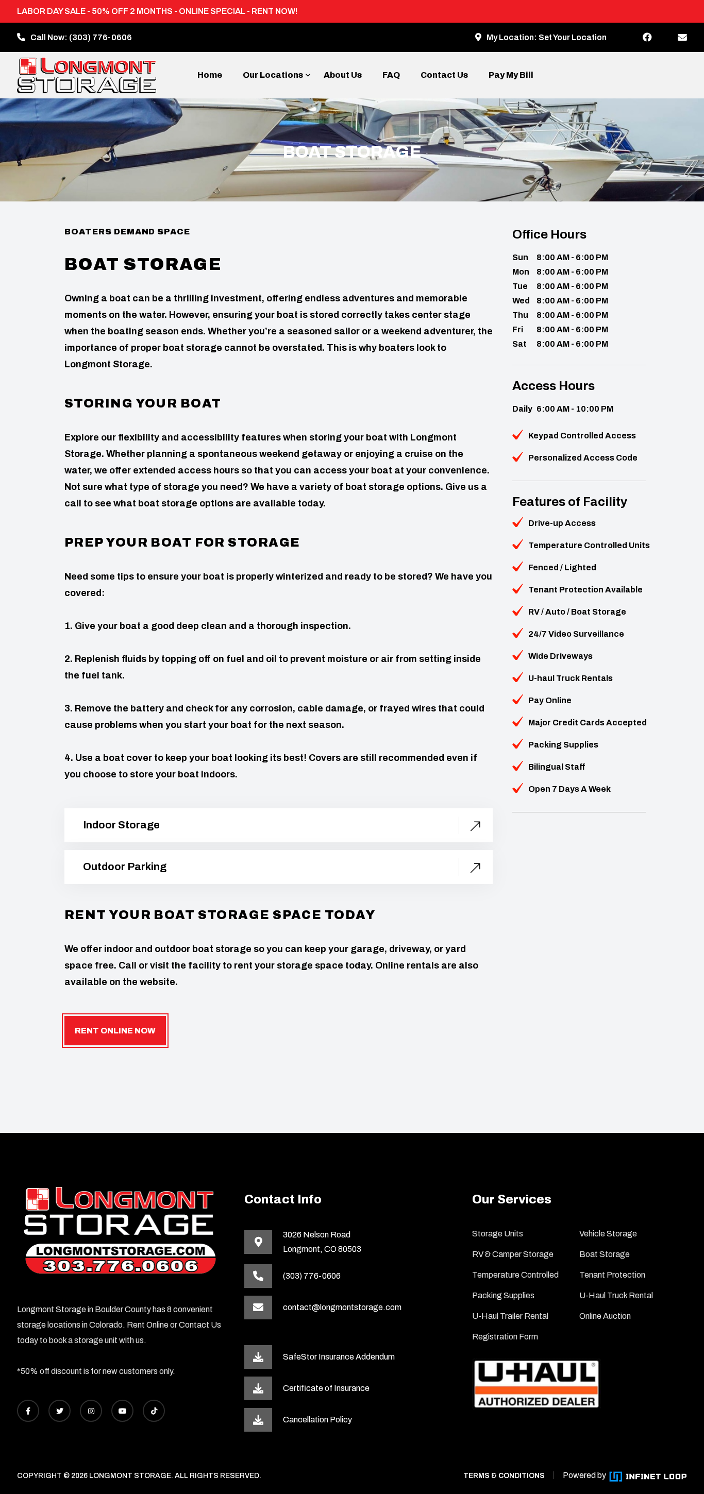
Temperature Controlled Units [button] (589, 545)
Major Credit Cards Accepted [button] (587, 722)
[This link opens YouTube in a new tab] (122, 1411)
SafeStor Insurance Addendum (339, 1356)
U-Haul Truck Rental (616, 1295)
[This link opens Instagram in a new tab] (91, 1411)
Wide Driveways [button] (560, 656)
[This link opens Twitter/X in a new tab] (59, 1411)
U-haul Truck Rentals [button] (570, 678)
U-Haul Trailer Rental (510, 1316)
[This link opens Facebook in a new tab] (647, 37)
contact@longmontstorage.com (342, 1307)
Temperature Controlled (515, 1274)
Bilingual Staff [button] (556, 766)
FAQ (391, 75)
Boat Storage (604, 1254)
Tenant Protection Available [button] (585, 589)
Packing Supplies (503, 1295)
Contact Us (444, 75)
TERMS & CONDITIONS (504, 1476)
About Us (343, 75)
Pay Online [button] (550, 700)
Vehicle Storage (608, 1233)
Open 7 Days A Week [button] (569, 789)
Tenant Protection (612, 1274)
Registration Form (505, 1336)
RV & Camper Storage (513, 1254)
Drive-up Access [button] (562, 523)
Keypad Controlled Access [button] (582, 435)
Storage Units (497, 1233)
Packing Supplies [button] (563, 744)
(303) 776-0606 (100, 37)
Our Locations (273, 75)
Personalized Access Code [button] (583, 457)
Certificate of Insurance (326, 1388)
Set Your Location (573, 37)
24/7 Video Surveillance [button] (576, 634)
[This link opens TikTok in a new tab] (154, 1411)
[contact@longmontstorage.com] (682, 37)
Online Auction (605, 1316)
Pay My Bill (511, 75)
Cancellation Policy (317, 1419)
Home (209, 75)
